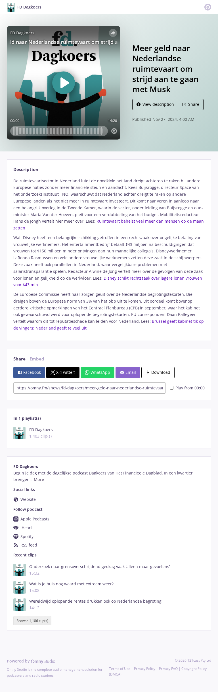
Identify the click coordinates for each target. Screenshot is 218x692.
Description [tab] (25, 169)
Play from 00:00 (190, 388)
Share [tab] (19, 359)
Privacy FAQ (168, 668)
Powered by (19, 661)
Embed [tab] (37, 359)
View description (158, 104)
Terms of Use (119, 668)
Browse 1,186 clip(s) (32, 620)
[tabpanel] (108, 255)
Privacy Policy (144, 668)
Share (193, 104)
